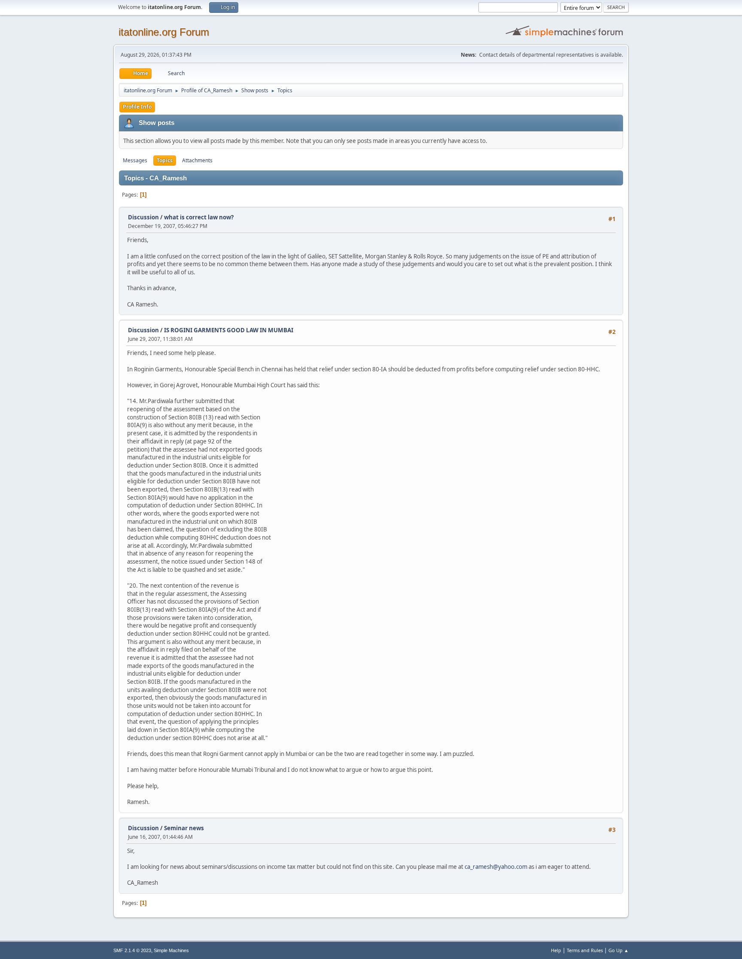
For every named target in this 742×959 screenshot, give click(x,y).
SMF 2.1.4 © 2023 (132, 950)
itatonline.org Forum (164, 32)
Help (556, 950)
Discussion (143, 217)
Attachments (197, 160)
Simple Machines (171, 950)
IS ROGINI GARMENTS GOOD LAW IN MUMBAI (228, 330)
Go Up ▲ (618, 950)
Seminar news (184, 828)
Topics (165, 160)
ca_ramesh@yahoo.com (496, 867)
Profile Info (137, 106)
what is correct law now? (199, 217)
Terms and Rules (585, 950)
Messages (135, 160)
